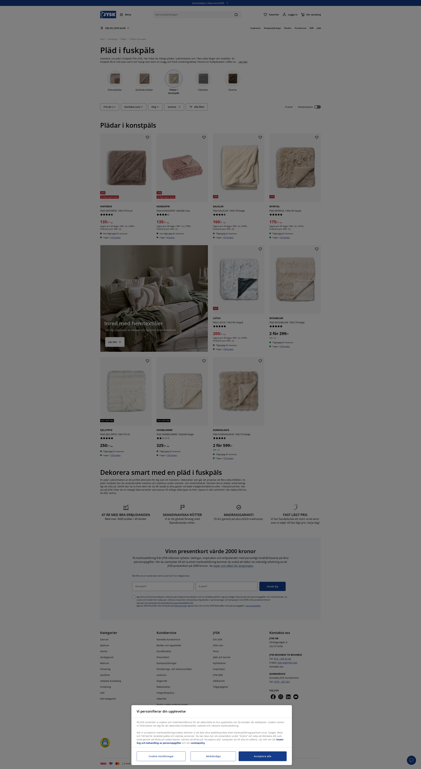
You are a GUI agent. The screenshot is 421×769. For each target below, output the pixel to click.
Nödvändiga (213, 756)
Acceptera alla (262, 756)
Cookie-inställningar (161, 756)
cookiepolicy (198, 742)
